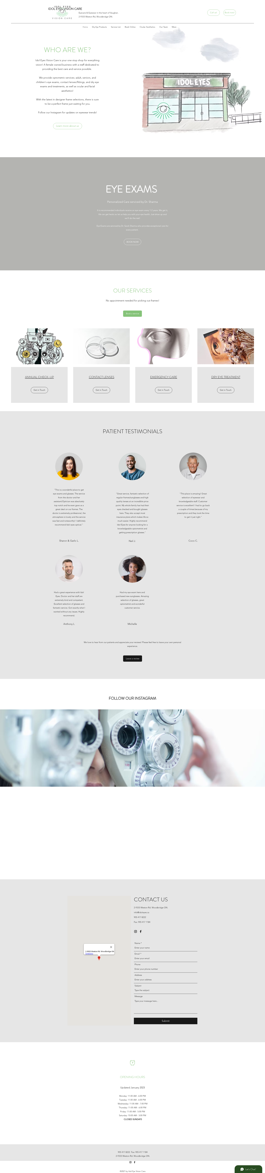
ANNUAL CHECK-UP (39, 377)
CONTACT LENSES (101, 377)
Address (138, 975)
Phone (137, 964)
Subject (138, 986)
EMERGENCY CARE (163, 377)
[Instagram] (135, 931)
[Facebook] (140, 931)
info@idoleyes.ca (141, 912)
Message (139, 996)
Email (137, 954)
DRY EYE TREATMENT (225, 377)
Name (137, 943)
